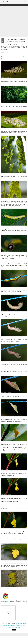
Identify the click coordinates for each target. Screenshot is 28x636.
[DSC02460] (14, 174)
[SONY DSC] (5, 53)
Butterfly (13, 625)
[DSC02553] (14, 587)
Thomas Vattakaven (22, 623)
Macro (18, 627)
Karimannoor (22, 625)
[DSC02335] (14, 561)
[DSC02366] (14, 417)
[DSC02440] (14, 394)
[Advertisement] (14, 21)
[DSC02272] (14, 287)
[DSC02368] (14, 312)
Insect (17, 625)
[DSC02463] (14, 198)
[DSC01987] (14, 226)
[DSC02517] (14, 529)
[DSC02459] (14, 442)
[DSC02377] (14, 337)
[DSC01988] (14, 252)
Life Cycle (14, 627)
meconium (3, 500)
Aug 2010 (8, 625)
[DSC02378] (14, 362)
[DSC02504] (14, 496)
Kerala (9, 627)
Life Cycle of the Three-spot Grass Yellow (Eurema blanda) (16, 40)
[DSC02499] (14, 471)
